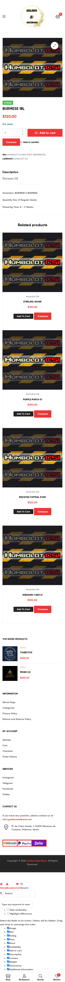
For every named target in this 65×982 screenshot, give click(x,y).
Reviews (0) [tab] (10, 178)
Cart (4, 745)
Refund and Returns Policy (16, 719)
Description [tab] (10, 172)
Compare (11, 142)
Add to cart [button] (23, 316)
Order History (9, 756)
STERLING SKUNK (32, 301)
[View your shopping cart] (58, 16)
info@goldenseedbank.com (17, 819)
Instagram (8, 777)
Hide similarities (18, 909)
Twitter (6, 794)
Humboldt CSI (21, 159)
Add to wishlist (31, 142)
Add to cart (48, 133)
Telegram (7, 783)
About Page (8, 702)
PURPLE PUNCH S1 (32, 399)
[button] (54, 45)
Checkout (7, 751)
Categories (8, 707)
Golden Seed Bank (37, 860)
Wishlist (6, 739)
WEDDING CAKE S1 (32, 594)
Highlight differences (20, 913)
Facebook (7, 788)
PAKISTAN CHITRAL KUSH (32, 497)
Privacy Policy (9, 713)
